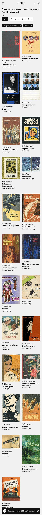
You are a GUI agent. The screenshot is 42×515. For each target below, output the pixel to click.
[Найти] (34, 3)
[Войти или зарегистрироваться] (38, 3)
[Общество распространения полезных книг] (21, 3)
